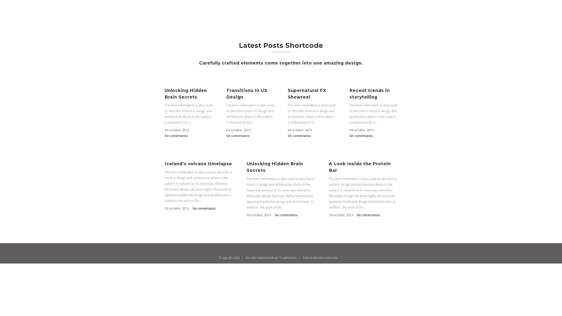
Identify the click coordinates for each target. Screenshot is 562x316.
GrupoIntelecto (288, 258)
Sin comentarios (176, 136)
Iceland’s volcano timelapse (198, 163)
